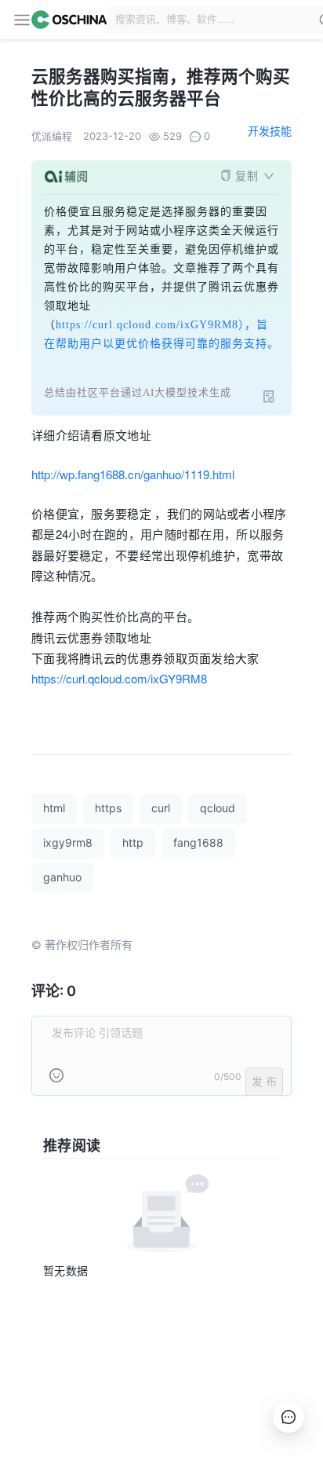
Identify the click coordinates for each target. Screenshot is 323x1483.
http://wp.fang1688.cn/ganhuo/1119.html (132, 474)
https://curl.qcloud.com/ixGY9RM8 (119, 678)
